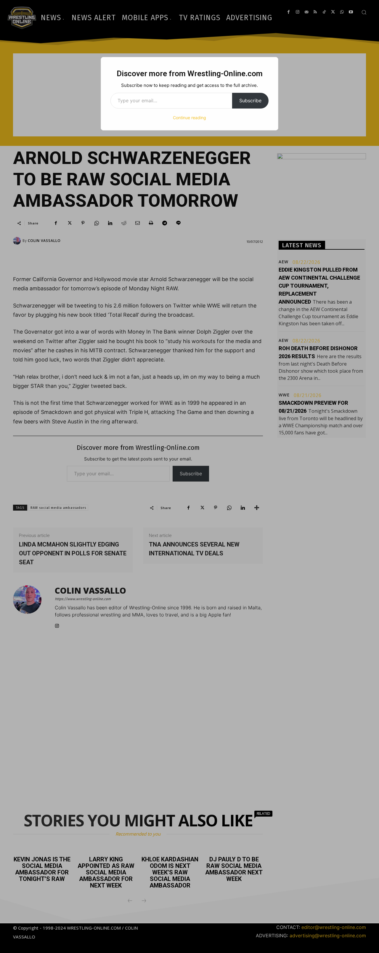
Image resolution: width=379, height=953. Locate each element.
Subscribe (250, 100)
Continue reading (189, 117)
